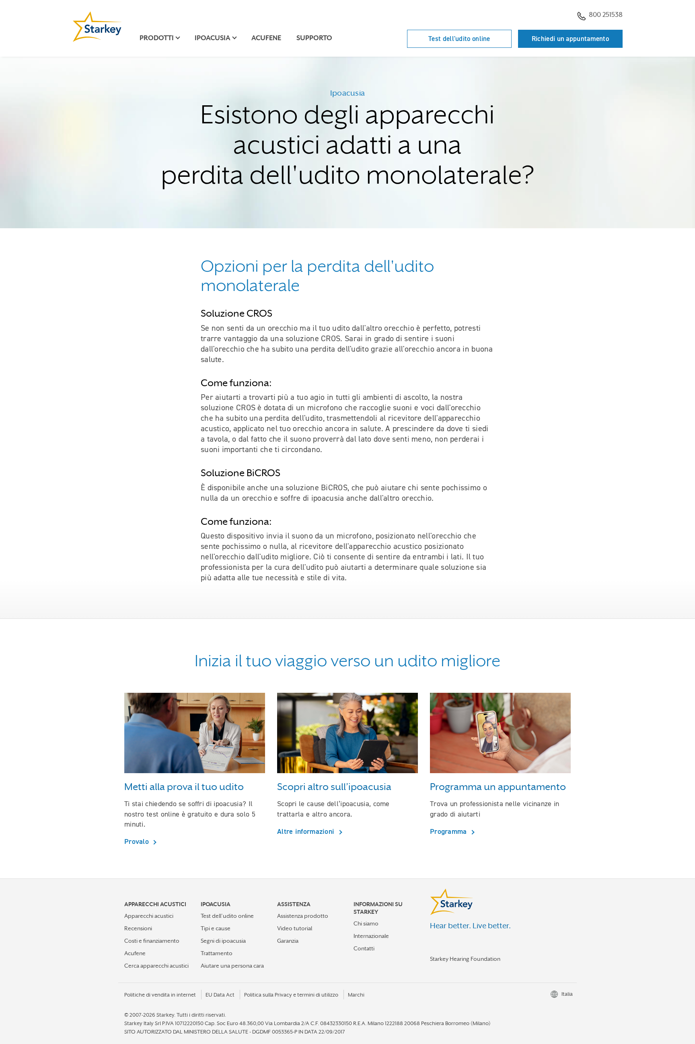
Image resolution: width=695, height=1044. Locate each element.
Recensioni (138, 928)
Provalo (137, 841)
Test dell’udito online (227, 916)
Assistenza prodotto (302, 916)
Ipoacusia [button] (212, 38)
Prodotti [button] (157, 38)
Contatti (364, 948)
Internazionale (371, 936)
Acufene (266, 38)
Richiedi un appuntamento (570, 38)
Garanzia (287, 941)
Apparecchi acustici (148, 916)
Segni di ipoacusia (223, 941)
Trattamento (216, 953)
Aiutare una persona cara (232, 965)
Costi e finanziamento (151, 941)
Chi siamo (366, 923)
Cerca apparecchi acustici (156, 965)
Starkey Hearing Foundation (465, 959)
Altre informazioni (307, 831)
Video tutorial (294, 928)
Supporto (314, 38)
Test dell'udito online (459, 38)
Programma (449, 831)
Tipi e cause (215, 928)
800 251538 (606, 14)
